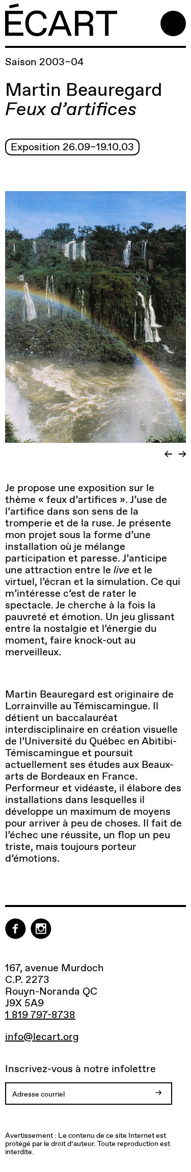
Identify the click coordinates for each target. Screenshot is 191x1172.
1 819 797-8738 (40, 1014)
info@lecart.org (42, 1037)
